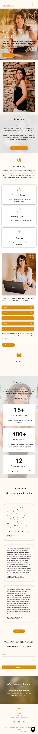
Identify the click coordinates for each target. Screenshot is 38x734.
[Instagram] (19, 722)
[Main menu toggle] (34, 4)
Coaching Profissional (19, 216)
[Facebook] (14, 722)
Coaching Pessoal (19, 195)
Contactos (19, 715)
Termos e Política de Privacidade (19, 717)
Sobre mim (19, 711)
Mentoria (19, 238)
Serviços (19, 713)
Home (19, 708)
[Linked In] (23, 722)
